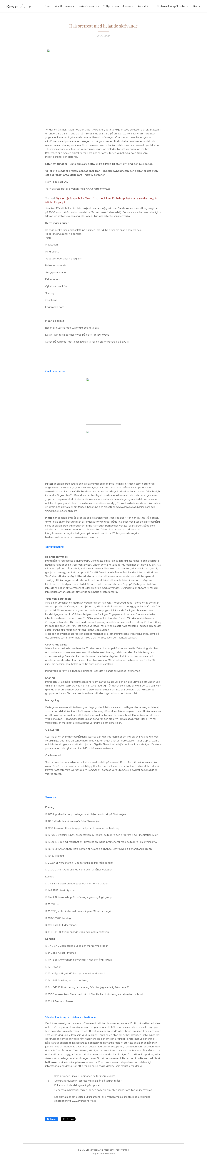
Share (53, 1119)
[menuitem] (48, 6)
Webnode (110, 1153)
